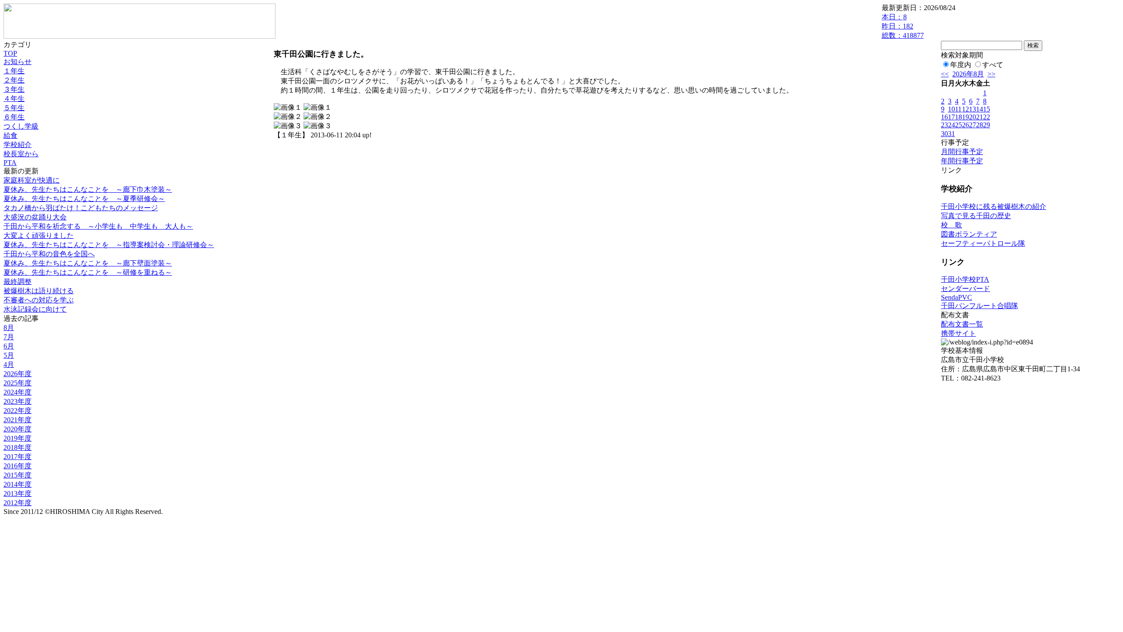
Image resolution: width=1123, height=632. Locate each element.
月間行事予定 (962, 151)
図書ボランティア (969, 234)
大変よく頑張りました (39, 235)
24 (951, 125)
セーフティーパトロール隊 (983, 243)
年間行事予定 (962, 161)
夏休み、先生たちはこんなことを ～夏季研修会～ (84, 198)
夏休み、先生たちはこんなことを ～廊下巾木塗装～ (88, 189)
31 (951, 133)
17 (951, 117)
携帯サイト (958, 333)
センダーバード (965, 288)
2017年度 (18, 456)
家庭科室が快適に (32, 180)
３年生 (14, 89)
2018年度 (18, 447)
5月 (9, 355)
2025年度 (18, 383)
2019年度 (18, 438)
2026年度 (18, 373)
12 (965, 109)
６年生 (14, 117)
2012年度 (18, 502)
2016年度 (18, 466)
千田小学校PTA (965, 279)
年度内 (960, 64)
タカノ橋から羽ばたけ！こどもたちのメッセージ (81, 208)
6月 (9, 346)
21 (979, 117)
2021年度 (18, 420)
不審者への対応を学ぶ (39, 300)
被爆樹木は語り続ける (39, 290)
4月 (9, 364)
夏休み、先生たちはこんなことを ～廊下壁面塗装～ (88, 263)
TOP (10, 53)
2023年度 (18, 401)
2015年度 (18, 475)
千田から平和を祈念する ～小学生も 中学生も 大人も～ (98, 226)
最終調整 (18, 281)
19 (965, 117)
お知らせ (18, 61)
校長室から (21, 154)
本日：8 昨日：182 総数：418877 (903, 26)
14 (979, 109)
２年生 (14, 80)
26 (965, 125)
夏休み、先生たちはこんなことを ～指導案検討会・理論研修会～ (109, 244)
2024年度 (18, 392)
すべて (992, 64)
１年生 (14, 71)
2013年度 (18, 493)
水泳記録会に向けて (35, 309)
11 (958, 109)
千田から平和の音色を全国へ (49, 254)
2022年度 (18, 410)
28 (979, 125)
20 (972, 117)
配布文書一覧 (962, 324)
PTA (10, 162)
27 (972, 125)
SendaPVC (956, 297)
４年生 (14, 98)
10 (951, 109)
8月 (9, 327)
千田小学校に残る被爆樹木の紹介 (993, 206)
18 (958, 117)
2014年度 (18, 484)
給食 (11, 135)
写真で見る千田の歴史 (976, 215)
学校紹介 (18, 144)
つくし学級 (21, 126)
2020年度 (18, 429)
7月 (9, 337)
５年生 (14, 107)
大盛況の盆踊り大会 (35, 217)
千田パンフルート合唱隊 (979, 305)
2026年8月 (968, 74)
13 (972, 109)
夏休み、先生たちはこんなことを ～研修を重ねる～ (88, 272)
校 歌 (951, 225)
